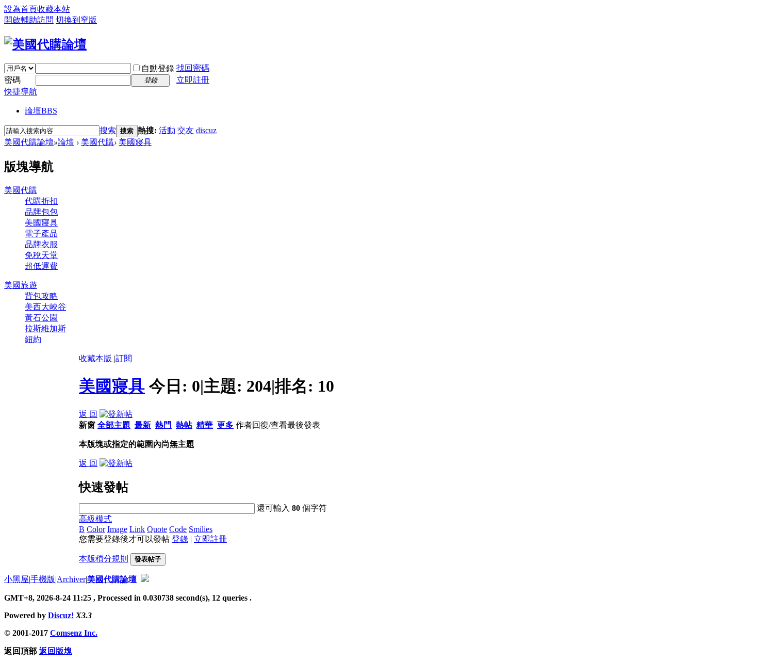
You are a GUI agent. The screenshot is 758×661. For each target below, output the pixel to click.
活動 (167, 130)
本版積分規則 (103, 558)
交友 (185, 130)
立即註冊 (192, 79)
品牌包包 (41, 211)
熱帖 (184, 425)
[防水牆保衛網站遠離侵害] (145, 579)
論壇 (41, 110)
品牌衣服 (41, 244)
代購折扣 (41, 201)
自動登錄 (157, 68)
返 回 (88, 414)
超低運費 (41, 266)
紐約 (33, 339)
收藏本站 (53, 9)
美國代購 (97, 142)
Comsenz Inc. (73, 632)
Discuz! (61, 615)
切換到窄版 (76, 19)
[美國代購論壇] (45, 44)
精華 (204, 425)
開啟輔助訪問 (29, 19)
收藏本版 (96, 358)
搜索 (108, 130)
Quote (157, 529)
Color (96, 529)
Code (178, 529)
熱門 (163, 425)
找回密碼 (192, 67)
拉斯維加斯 (45, 328)
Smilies (200, 529)
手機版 (42, 579)
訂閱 (124, 358)
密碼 (12, 79)
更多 (225, 425)
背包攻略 (41, 296)
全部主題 (113, 425)
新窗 (87, 425)
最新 (143, 425)
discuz (206, 130)
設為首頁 (20, 9)
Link (137, 529)
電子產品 (41, 233)
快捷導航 (20, 91)
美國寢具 (135, 142)
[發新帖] (116, 414)
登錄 (180, 539)
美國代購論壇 (29, 142)
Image (117, 529)
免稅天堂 (41, 255)
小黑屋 (16, 579)
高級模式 (95, 518)
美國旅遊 (20, 285)
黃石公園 (41, 317)
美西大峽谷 (45, 306)
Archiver (71, 579)
